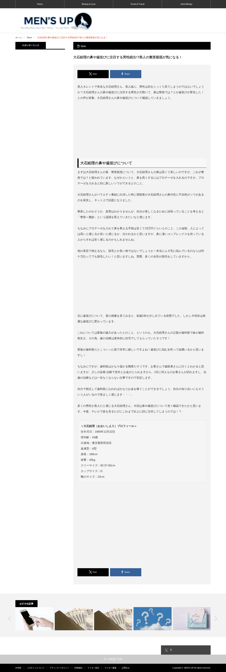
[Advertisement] (141, 129)
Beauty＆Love (88, 4)
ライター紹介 (93, 668)
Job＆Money (186, 4)
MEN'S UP (189, 668)
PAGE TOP (115, 659)
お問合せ (126, 668)
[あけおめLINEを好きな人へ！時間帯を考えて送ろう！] (34, 618)
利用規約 (78, 668)
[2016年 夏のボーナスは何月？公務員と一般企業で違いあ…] (113, 618)
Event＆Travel (137, 4)
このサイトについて (35, 668)
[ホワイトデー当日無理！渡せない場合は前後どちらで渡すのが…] (192, 618)
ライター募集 (110, 668)
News (29, 37)
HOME (18, 668)
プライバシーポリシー (59, 668)
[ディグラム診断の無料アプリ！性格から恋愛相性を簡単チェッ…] (153, 618)
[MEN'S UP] (54, 21)
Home (40, 4)
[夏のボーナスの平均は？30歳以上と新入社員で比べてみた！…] (74, 618)
